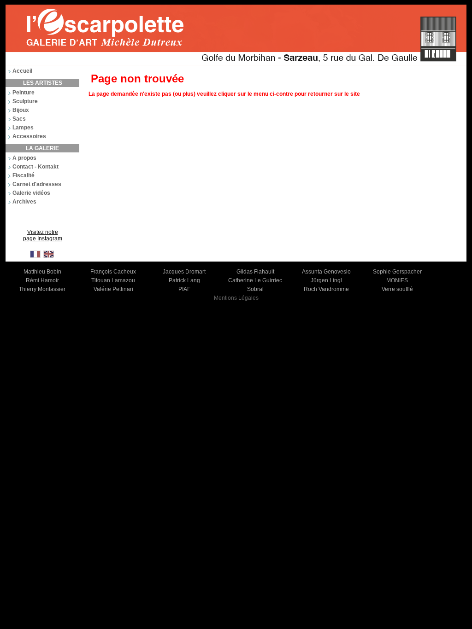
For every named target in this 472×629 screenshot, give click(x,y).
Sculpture (25, 101)
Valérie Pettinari (113, 289)
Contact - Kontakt (35, 166)
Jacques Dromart (184, 271)
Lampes (23, 127)
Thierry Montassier (42, 289)
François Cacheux (113, 271)
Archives (24, 201)
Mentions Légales (236, 298)
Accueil (22, 71)
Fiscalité (23, 175)
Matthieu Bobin (42, 271)
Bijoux (20, 110)
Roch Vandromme (326, 289)
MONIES (397, 280)
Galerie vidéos (31, 193)
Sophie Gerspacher (397, 271)
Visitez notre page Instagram (42, 235)
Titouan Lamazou (113, 280)
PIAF (184, 289)
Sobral (255, 289)
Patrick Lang (184, 280)
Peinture (23, 92)
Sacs (19, 119)
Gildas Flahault (255, 271)
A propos (24, 158)
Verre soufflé (397, 289)
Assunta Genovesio (326, 271)
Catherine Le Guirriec (255, 280)
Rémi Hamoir (42, 280)
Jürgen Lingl (326, 280)
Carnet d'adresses (36, 184)
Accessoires (29, 136)
